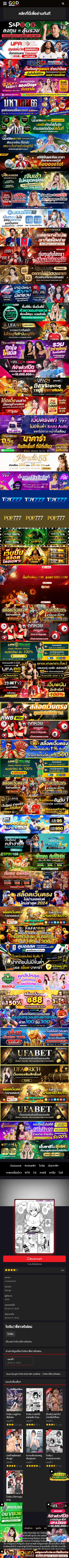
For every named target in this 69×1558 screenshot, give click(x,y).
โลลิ (61, 1172)
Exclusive (15, 1165)
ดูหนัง (38, 1528)
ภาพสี (43, 1172)
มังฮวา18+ (53, 1165)
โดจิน (42, 1165)
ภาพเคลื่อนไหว (14, 1172)
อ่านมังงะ (29, 1528)
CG (34, 1172)
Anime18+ (30, 1165)
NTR (27, 1172)
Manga (8, 1290)
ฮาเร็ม (52, 1172)
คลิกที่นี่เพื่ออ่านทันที (34, 13)
